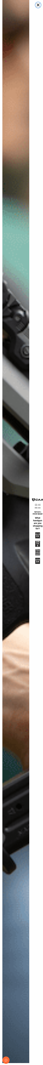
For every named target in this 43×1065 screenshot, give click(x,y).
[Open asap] (6, 1060)
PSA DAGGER (37, 552)
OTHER (37, 561)
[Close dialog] (38, 5)
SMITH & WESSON (37, 544)
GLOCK (37, 535)
